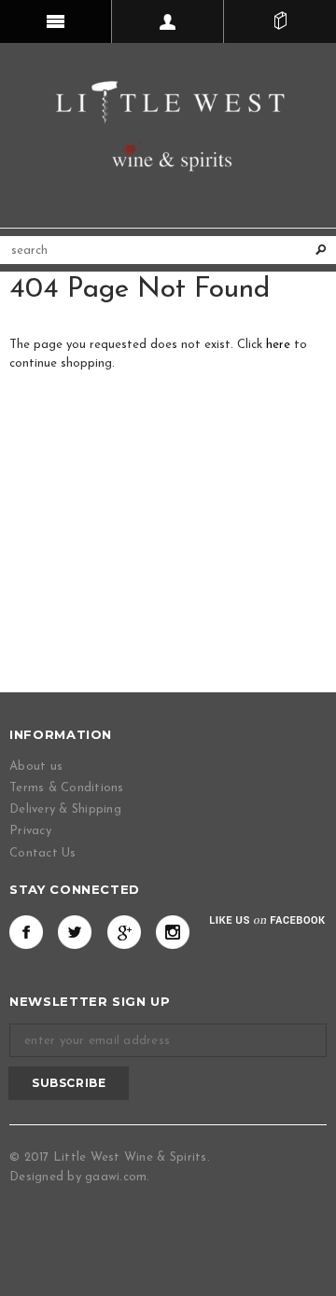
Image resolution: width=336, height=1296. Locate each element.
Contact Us (43, 853)
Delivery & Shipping (65, 809)
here (278, 345)
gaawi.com (116, 1177)
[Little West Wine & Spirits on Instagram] (172, 932)
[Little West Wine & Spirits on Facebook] (26, 932)
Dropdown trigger (168, 21)
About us (36, 766)
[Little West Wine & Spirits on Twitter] (74, 932)
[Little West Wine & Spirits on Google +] (124, 932)
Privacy (30, 831)
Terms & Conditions (66, 788)
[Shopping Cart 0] (280, 21)
